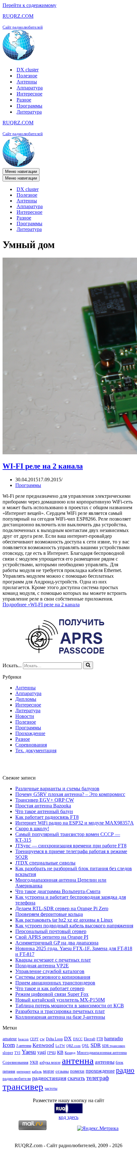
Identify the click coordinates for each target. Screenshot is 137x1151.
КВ (60, 1052)
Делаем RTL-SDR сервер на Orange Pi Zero (61, 908)
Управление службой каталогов (49, 971)
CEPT (34, 1039)
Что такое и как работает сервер (49, 988)
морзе (48, 1071)
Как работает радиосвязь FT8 (47, 817)
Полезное (27, 75)
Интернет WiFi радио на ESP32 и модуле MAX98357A (74, 822)
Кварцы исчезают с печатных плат (53, 960)
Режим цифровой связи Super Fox (52, 994)
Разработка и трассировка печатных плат (60, 1011)
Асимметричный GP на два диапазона (56, 942)
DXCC (78, 1039)
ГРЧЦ (51, 1053)
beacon (23, 1039)
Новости (24, 716)
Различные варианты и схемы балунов (57, 788)
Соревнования (31, 744)
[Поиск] (88, 665)
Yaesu (29, 1052)
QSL (85, 1045)
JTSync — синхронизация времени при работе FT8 (70, 845)
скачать (76, 1078)
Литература (29, 112)
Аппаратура (30, 87)
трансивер (23, 1087)
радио (125, 1070)
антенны (104, 1062)
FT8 (100, 1039)
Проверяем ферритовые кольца (49, 914)
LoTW (60, 1046)
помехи (77, 1071)
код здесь (68, 1117)
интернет (24, 1071)
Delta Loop (54, 1039)
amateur (10, 1038)
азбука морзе (50, 1062)
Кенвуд (70, 1053)
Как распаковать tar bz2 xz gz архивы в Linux (64, 920)
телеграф (97, 1078)
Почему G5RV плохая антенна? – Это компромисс (70, 794)
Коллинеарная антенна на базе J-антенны (60, 1017)
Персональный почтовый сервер (50, 931)
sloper (8, 1052)
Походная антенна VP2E (42, 965)
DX (68, 1038)
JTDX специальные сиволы (45, 862)
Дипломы (25, 699)
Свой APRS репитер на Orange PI (51, 937)
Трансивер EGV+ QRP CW (44, 800)
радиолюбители (17, 1078)
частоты (51, 1088)
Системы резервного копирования (52, 977)
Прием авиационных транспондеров (55, 982)
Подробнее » (41, 604)
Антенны (27, 81)
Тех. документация (35, 750)
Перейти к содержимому (29, 5)
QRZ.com (73, 1046)
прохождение (100, 1071)
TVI (17, 1053)
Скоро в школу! (32, 828)
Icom (9, 1045)
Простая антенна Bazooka (43, 805)
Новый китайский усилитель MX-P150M (60, 1000)
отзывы (62, 1071)
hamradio (113, 1038)
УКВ (34, 1062)
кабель (37, 1071)
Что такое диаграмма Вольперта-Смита (57, 891)
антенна (78, 1061)
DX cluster (28, 69)
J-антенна (23, 1045)
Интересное (29, 93)
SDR (95, 1045)
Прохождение (30, 733)
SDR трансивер (113, 1046)
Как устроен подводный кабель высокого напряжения (74, 925)
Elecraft (89, 1039)
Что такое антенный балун (44, 811)
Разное (24, 99)
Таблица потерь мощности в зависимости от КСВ (69, 1005)
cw (42, 1038)
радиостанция (49, 1078)
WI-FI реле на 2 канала (43, 466)
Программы (29, 106)
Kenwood (43, 1045)
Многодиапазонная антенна (102, 1052)
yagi (41, 1052)
